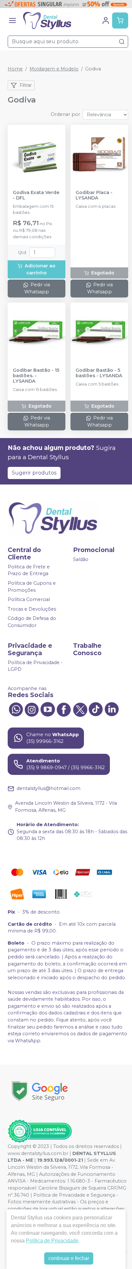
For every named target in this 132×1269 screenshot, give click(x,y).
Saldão (80, 559)
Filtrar (26, 85)
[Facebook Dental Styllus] (64, 709)
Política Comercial (29, 599)
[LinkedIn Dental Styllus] (112, 709)
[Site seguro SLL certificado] (40, 1091)
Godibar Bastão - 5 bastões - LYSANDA (99, 373)
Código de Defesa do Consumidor (32, 622)
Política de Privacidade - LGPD (35, 666)
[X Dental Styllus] (80, 709)
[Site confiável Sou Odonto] (40, 1131)
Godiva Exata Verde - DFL (36, 195)
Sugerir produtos (34, 473)
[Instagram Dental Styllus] (32, 709)
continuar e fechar (68, 1258)
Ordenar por (65, 114)
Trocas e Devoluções (32, 609)
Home (15, 69)
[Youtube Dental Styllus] (48, 709)
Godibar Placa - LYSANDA (94, 195)
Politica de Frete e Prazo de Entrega (29, 570)
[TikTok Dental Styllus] (96, 709)
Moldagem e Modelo (53, 69)
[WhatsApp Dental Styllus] (16, 709)
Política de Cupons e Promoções (32, 586)
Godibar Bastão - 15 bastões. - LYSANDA (36, 376)
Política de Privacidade (52, 1240)
